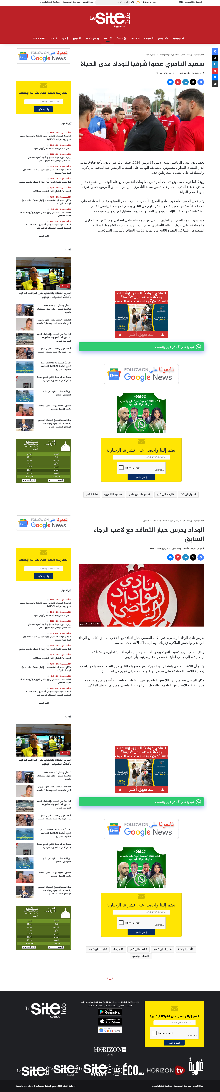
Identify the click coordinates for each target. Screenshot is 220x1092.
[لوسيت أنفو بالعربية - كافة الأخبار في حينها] (110, 20)
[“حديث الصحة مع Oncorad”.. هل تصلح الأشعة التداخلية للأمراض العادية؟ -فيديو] (24, 367)
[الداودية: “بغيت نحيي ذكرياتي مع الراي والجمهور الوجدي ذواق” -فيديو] (24, 324)
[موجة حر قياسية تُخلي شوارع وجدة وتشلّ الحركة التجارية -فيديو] (24, 382)
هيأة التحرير (198, 1086)
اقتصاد (134, 39)
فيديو (76, 39)
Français (37, 39)
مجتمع (161, 39)
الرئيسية (177, 39)
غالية (64, 39)
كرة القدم (91, 494)
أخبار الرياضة (187, 494)
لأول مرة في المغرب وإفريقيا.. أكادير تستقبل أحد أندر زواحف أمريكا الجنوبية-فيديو (54, 337)
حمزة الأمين (183, 73)
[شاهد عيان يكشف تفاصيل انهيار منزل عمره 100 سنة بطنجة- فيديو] (24, 353)
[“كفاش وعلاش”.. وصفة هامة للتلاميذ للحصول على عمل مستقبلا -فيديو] (24, 310)
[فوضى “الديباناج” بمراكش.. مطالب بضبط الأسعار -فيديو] (24, 410)
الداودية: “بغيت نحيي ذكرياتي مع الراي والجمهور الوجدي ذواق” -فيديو (54, 321)
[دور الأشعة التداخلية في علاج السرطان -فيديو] (24, 396)
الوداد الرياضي (165, 494)
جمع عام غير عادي (139, 494)
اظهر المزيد (44, 236)
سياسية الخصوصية (182, 1086)
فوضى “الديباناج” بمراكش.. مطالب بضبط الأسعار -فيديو (54, 407)
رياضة (107, 39)
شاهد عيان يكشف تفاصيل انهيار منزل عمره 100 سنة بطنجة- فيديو (54, 350)
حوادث (120, 39)
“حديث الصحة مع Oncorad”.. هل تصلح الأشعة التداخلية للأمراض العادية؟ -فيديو (55, 366)
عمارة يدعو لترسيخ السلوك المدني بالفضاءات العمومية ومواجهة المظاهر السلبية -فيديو (54, 423)
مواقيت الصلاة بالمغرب (162, 1086)
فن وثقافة (91, 39)
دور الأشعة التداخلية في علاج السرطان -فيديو (57, 393)
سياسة (148, 39)
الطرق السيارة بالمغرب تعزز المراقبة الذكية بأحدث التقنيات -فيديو (45, 295)
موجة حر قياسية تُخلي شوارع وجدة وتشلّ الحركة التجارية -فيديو (54, 378)
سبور (52, 39)
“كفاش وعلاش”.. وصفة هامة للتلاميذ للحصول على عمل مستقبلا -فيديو (54, 309)
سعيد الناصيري (112, 494)
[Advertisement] (141, 259)
